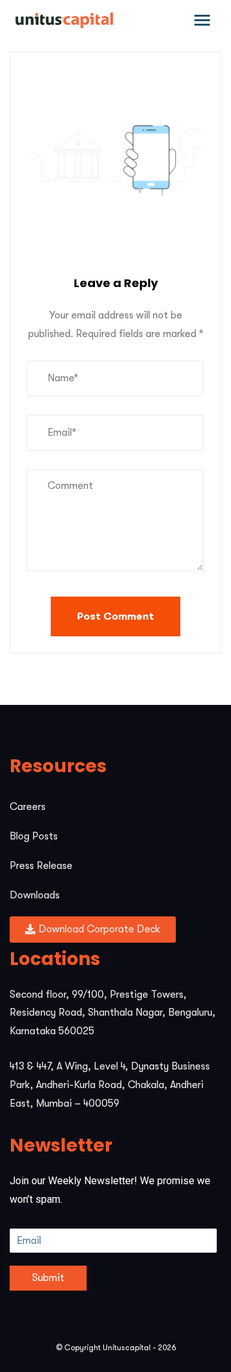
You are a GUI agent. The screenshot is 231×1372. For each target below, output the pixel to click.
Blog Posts (34, 836)
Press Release (41, 866)
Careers (28, 807)
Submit (48, 1278)
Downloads (35, 895)
